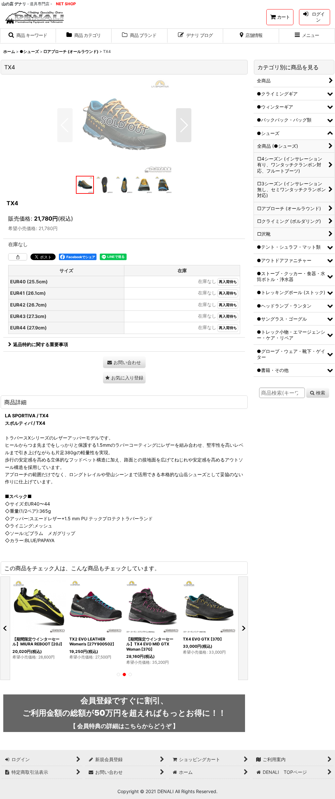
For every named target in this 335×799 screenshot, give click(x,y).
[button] (28, 36)
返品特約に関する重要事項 (40, 344)
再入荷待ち (228, 282)
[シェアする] (17, 256)
